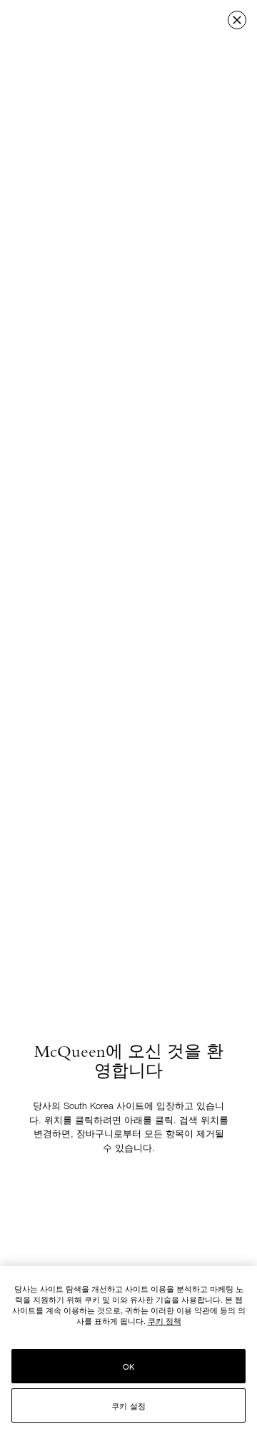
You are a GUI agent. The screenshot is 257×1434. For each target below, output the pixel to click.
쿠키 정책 (164, 1320)
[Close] (237, 20)
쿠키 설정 (128, 1405)
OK (128, 1366)
